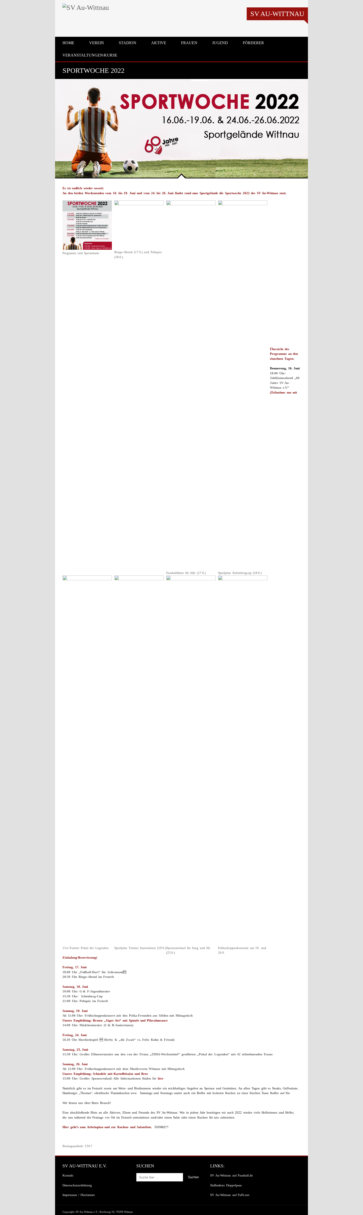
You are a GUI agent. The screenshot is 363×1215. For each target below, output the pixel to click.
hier (160, 1078)
